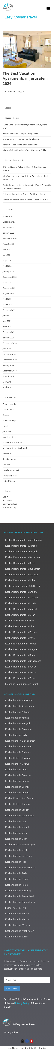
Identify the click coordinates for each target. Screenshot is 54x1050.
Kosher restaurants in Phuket (20, 643)
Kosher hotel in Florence (18, 775)
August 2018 (8, 376)
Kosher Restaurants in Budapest (22, 574)
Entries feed (8, 500)
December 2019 (9, 359)
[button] (48, 8)
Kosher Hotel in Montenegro (20, 844)
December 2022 (9, 288)
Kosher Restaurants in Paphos (21, 632)
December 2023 (9, 277)
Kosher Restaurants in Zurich (20, 678)
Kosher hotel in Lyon (15, 821)
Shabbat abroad (10, 459)
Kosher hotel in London (17, 810)
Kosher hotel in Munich (17, 850)
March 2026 (8, 216)
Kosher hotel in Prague (17, 879)
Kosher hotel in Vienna (17, 919)
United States (9, 481)
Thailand (6, 464)
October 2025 (9, 221)
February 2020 (9, 354)
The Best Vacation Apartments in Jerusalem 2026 (25, 78)
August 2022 (8, 293)
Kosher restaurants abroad (15, 448)
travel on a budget (11, 470)
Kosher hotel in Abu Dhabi (18, 700)
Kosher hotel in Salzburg (18, 890)
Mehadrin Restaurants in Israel (21, 684)
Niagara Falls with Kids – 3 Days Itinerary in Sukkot (25, 150)
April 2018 (7, 387)
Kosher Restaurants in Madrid (21, 609)
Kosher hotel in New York (18, 856)
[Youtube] (31, 1041)
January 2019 (8, 365)
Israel (5, 426)
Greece (6, 415)
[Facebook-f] (27, 1041)
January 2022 (8, 315)
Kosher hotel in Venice (17, 913)
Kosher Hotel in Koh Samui (19, 798)
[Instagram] (22, 1041)
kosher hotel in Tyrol (15, 908)
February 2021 (9, 332)
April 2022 (7, 299)
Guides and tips (9, 420)
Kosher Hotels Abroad (12, 442)
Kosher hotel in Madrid (17, 827)
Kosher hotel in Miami (16, 833)
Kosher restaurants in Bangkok (21, 551)
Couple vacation (10, 404)
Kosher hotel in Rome (16, 885)
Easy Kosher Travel (20, 17)
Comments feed (10, 504)
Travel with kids (9, 475)
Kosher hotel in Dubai (16, 769)
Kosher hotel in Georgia (17, 786)
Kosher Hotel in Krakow (17, 804)
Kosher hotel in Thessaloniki (20, 902)
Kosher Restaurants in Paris (20, 638)
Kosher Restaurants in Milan (20, 615)
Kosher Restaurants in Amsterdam (23, 540)
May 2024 (7, 260)
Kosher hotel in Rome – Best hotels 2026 (27, 194)
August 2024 (8, 244)
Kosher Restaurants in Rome (20, 655)
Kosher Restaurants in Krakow (21, 592)
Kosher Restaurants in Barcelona (22, 557)
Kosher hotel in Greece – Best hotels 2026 (21, 139)
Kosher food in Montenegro (19, 620)
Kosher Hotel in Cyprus (17, 763)
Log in (5, 496)
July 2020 (6, 348)
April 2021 (7, 326)
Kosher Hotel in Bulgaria (17, 758)
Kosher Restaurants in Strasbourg (23, 661)
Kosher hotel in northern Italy (20, 867)
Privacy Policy (22, 1003)
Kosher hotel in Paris (16, 873)
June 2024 (7, 255)
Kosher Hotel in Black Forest (20, 740)
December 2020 (9, 343)
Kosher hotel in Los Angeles (19, 815)
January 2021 (8, 337)
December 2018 (9, 370)
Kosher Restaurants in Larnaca (21, 597)
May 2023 (7, 282)
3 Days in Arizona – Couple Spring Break (20, 133)
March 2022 (8, 304)
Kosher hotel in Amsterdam (19, 706)
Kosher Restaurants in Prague (21, 649)
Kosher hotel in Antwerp (17, 712)
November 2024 (10, 238)
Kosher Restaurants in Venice (20, 666)
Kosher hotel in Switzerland (19, 896)
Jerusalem (7, 431)
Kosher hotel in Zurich (16, 936)
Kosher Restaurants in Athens (21, 545)
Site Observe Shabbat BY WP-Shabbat (27, 1047)
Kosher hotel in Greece (17, 792)
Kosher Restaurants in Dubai (20, 580)
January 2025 (8, 232)
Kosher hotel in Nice (15, 861)
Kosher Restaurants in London (21, 603)
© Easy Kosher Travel (24, 1024)
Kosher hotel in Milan (16, 838)
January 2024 (8, 271)
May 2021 (7, 321)
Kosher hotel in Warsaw (17, 925)
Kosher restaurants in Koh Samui (22, 586)
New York (7, 453)
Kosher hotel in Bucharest (18, 746)
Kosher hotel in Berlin (16, 735)
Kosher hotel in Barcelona (18, 729)
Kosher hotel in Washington (19, 931)
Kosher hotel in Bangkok (17, 723)
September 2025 (10, 227)
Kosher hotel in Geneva (17, 781)
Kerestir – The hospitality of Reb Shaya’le (21, 144)
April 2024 (7, 266)
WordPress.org (9, 507)
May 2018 (7, 381)
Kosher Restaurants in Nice (19, 626)
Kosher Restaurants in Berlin (20, 563)
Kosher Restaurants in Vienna (20, 672)
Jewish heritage (9, 437)
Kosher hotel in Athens (17, 717)
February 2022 (9, 310)
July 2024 (6, 249)
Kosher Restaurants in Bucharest (22, 568)
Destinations (8, 409)
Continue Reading (15, 91)
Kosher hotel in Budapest (18, 752)
